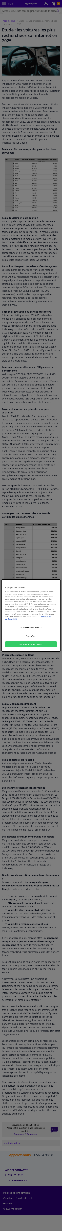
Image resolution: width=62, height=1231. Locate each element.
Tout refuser (31, 636)
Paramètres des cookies (31, 627)
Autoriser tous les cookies (31, 644)
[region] (30, 615)
